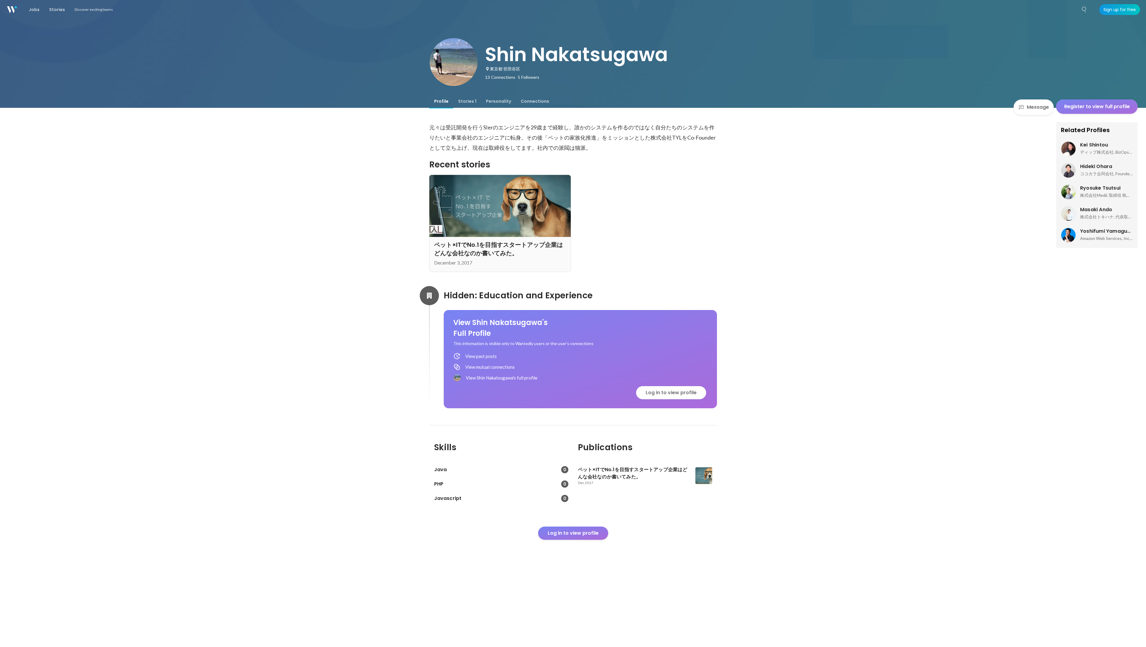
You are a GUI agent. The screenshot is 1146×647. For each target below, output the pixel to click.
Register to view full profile (1097, 106)
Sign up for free (1119, 10)
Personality (498, 101)
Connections (535, 101)
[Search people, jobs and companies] (1084, 10)
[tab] (441, 101)
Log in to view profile (671, 392)
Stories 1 (467, 101)
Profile (441, 101)
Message (1038, 107)
